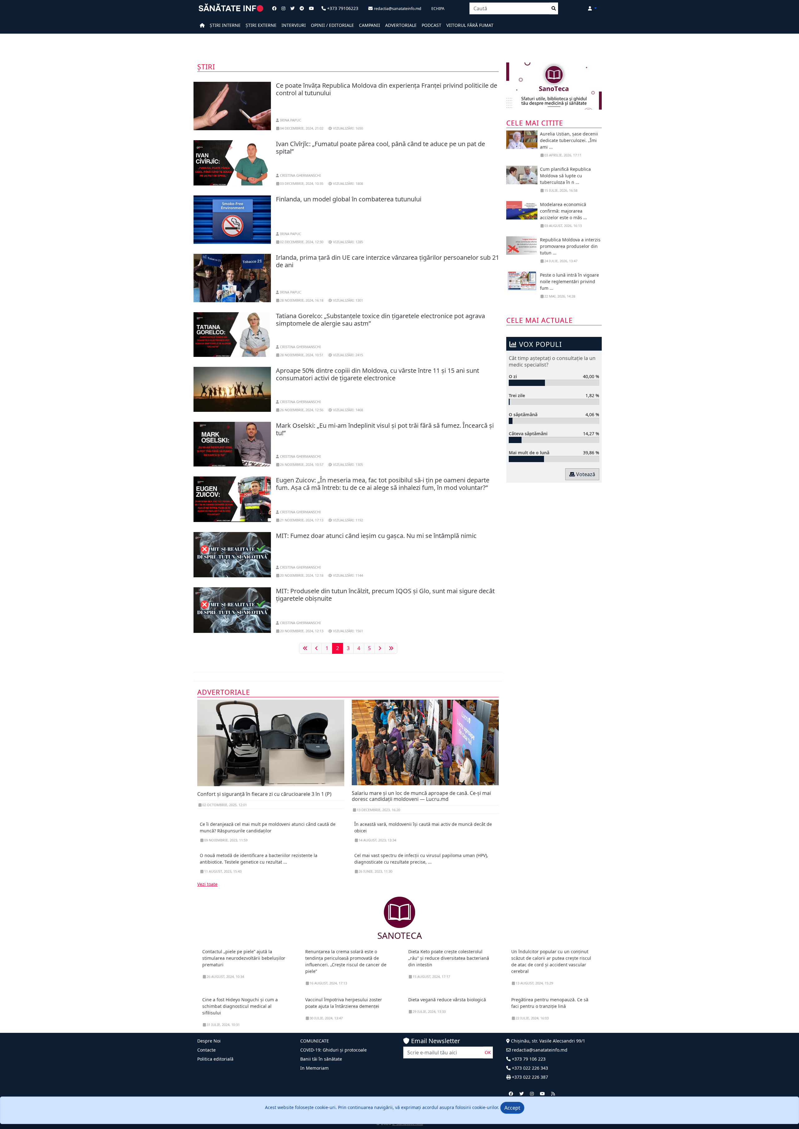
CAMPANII (369, 25)
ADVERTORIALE (401, 25)
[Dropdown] (592, 8)
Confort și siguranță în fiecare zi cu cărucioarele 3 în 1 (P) (264, 794)
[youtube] (542, 1094)
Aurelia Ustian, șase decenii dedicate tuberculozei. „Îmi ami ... (569, 140)
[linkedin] (532, 1094)
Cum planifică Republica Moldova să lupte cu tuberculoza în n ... (565, 175)
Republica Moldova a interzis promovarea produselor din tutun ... (570, 246)
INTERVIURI (294, 25)
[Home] (202, 25)
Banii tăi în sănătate (321, 1059)
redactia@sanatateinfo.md (539, 1050)
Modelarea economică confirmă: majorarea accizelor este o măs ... (563, 210)
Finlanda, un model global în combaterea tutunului (348, 199)
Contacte (206, 1050)
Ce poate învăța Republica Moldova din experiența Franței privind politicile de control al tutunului (386, 89)
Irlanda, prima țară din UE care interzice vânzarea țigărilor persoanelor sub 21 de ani (387, 261)
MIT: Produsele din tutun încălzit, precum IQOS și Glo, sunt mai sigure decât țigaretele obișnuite (385, 595)
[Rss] (553, 1094)
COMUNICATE (314, 1041)
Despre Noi (209, 1041)
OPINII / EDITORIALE (332, 25)
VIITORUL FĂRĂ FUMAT (469, 25)
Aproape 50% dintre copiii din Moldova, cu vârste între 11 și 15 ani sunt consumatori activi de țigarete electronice (377, 374)
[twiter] (521, 1094)
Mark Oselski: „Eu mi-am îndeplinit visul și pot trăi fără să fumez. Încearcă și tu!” (385, 429)
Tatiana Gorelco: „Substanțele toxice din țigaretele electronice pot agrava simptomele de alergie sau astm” (380, 320)
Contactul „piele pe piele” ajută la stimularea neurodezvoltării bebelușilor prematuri (243, 958)
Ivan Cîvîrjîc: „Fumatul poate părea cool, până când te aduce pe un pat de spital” (380, 147)
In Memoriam (314, 1068)
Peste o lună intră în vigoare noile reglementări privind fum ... (569, 281)
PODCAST (431, 25)
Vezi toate (207, 884)
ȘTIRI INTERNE (225, 25)
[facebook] (511, 1094)
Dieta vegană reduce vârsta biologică (447, 1000)
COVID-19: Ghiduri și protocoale (333, 1050)
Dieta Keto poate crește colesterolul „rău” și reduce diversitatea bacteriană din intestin (448, 958)
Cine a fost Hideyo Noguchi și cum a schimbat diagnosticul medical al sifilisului (240, 1006)
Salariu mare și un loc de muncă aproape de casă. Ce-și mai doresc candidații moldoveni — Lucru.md (421, 796)
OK (488, 1052)
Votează (585, 474)
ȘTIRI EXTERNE (261, 25)
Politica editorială (215, 1059)
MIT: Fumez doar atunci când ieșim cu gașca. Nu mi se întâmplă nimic (376, 535)
